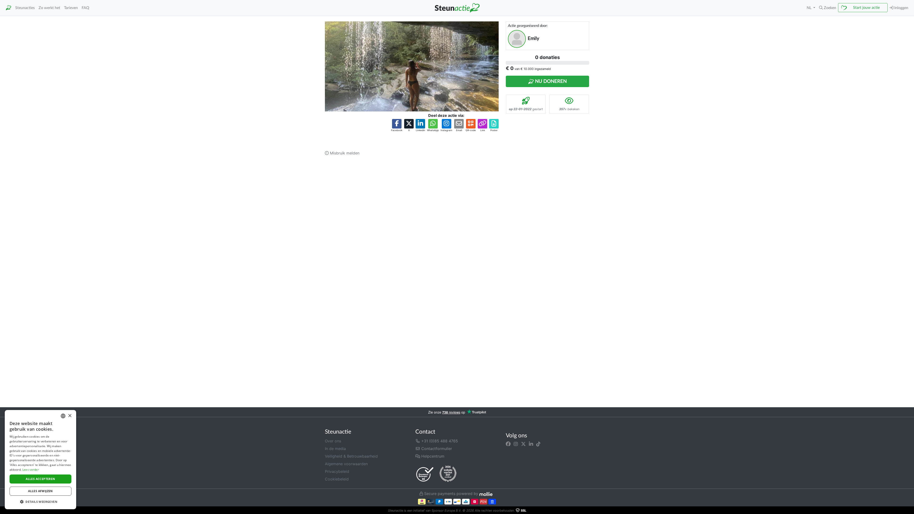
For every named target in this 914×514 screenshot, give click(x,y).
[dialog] (40, 459)
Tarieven (71, 8)
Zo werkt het (49, 8)
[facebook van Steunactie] (508, 443)
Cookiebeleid (337, 479)
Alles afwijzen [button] (40, 491)
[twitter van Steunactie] (523, 443)
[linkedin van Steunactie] (531, 443)
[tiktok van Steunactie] (538, 443)
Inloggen (900, 8)
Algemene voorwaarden (346, 463)
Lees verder (30, 470)
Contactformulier (436, 448)
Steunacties (25, 8)
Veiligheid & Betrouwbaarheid (351, 456)
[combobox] (63, 416)
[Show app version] (910, 510)
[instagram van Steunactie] (516, 443)
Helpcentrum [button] (432, 456)
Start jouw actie (866, 8)
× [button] (69, 416)
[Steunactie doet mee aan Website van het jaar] (448, 474)
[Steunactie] (8, 8)
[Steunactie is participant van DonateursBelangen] (424, 474)
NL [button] (809, 8)
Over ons (333, 441)
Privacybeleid (337, 471)
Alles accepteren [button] (40, 479)
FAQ (85, 8)
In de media (335, 448)
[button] (827, 8)
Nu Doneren (550, 81)
